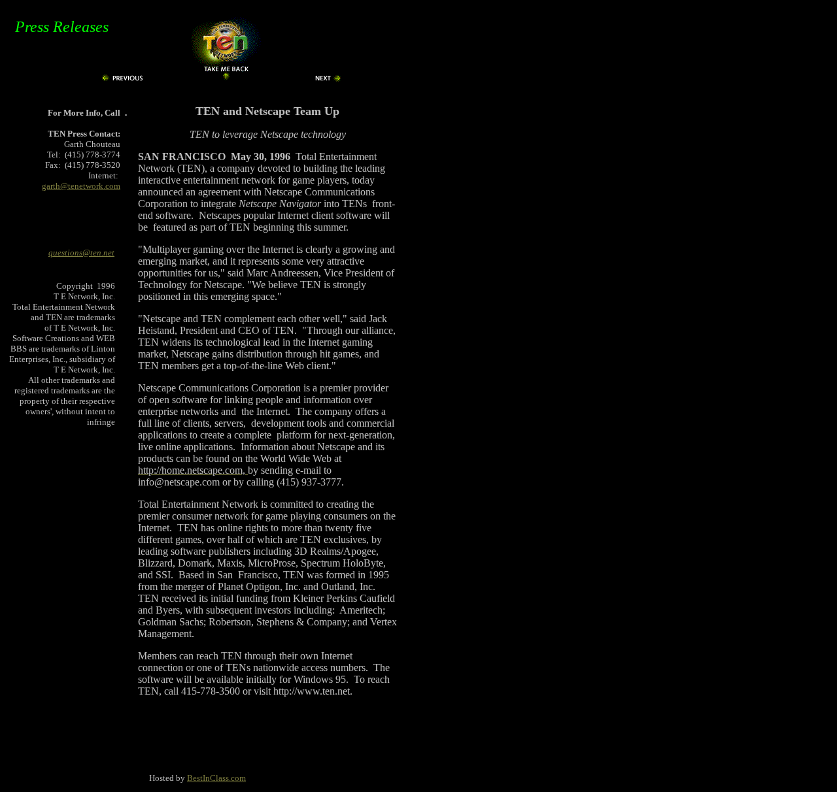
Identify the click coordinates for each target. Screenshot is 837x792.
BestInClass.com (216, 778)
